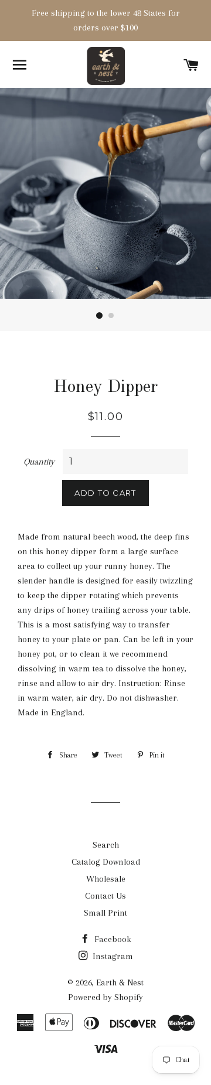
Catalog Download (106, 862)
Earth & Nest (120, 982)
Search (106, 845)
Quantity (39, 461)
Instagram (111, 956)
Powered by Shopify (105, 997)
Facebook (111, 939)
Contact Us (105, 895)
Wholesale (105, 879)
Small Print (105, 912)
